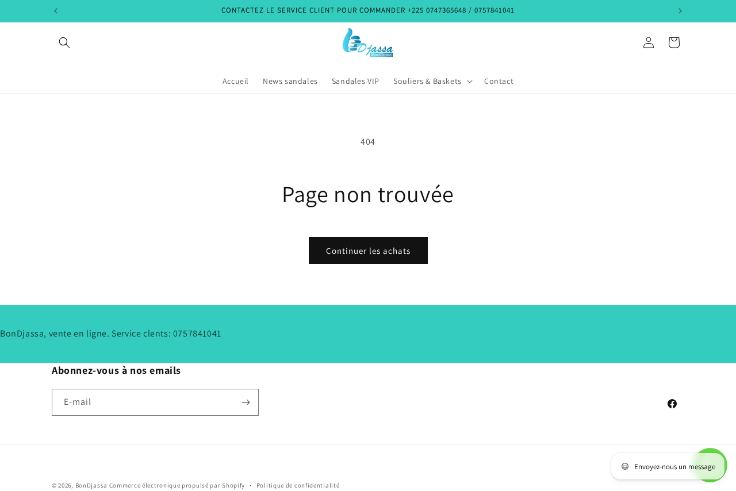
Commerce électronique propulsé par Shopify (177, 485)
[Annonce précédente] (55, 11)
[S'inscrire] (245, 402)
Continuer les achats (368, 250)
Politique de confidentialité (298, 485)
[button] (64, 42)
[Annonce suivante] (680, 11)
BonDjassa (91, 485)
